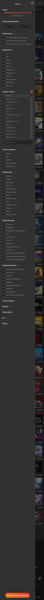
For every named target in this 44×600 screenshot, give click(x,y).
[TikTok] (39, 578)
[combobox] (9, 26)
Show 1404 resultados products (17, 595)
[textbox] (5, 26)
